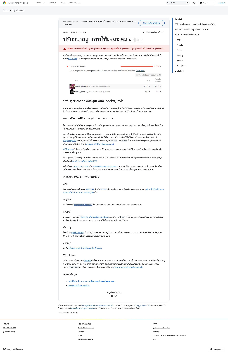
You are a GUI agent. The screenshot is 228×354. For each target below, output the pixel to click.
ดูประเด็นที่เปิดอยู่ (9, 332)
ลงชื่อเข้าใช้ (221, 3)
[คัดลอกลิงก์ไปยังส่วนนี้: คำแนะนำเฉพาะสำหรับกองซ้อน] (102, 177)
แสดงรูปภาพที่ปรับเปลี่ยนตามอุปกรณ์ (100, 144)
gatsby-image (77, 232)
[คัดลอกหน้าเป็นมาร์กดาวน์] (138, 40)
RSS (154, 339)
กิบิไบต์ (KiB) (72, 59)
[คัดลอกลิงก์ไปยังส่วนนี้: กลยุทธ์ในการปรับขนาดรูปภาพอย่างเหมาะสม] (117, 118)
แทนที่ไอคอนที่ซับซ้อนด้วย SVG (84, 161)
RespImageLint (69, 141)
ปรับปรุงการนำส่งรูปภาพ (108, 49)
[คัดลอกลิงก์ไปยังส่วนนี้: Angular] (74, 199)
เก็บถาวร (81, 335)
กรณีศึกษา (52, 3)
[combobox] (178, 3)
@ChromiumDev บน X (161, 328)
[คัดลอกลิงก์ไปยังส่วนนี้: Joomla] (73, 243)
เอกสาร (39, 3)
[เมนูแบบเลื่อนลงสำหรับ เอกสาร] (44, 2)
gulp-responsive (81, 166)
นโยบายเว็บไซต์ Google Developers (83, 308)
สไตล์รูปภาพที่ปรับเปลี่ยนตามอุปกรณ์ (94, 217)
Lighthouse (18, 10)
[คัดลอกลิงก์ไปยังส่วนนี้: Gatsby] (73, 227)
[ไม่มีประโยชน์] (163, 32)
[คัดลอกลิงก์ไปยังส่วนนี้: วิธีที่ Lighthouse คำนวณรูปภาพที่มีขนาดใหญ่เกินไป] (126, 101)
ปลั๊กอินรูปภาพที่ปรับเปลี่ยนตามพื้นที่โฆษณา (85, 248)
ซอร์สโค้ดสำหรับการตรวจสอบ (91, 281)
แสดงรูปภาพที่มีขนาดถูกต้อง (79, 285)
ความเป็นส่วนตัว (17, 349)
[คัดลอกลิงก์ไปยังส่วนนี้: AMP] (70, 184)
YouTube (156, 332)
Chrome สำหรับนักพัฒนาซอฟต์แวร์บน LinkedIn (170, 335)
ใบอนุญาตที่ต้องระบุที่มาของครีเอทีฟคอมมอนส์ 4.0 (97, 306)
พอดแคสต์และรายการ (85, 339)
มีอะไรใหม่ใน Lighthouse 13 (154, 49)
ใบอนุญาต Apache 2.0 (142, 306)
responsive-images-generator (106, 166)
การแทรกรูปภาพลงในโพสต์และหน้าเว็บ (128, 267)
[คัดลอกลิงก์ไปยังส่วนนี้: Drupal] (73, 212)
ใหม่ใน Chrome (74, 3)
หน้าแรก (65, 32)
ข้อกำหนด (6, 349)
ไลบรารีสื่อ (87, 260)
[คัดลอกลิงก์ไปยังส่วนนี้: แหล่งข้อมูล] (79, 274)
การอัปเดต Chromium (86, 328)
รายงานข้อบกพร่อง (9, 328)
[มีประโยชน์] (159, 32)
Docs (6, 10)
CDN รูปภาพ (68, 149)
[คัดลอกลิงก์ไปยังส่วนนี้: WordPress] (77, 255)
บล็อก (63, 3)
